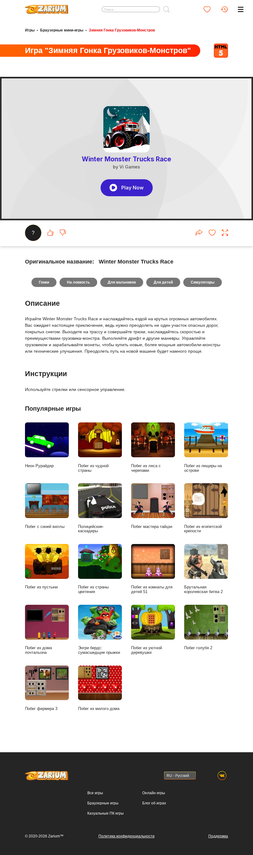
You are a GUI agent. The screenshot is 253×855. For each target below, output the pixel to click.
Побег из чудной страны (93, 468)
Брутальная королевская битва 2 (203, 589)
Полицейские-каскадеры (91, 528)
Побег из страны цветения (93, 589)
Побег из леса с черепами (146, 468)
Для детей (163, 282)
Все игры (95, 793)
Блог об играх (154, 803)
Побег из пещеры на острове (203, 468)
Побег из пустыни (41, 587)
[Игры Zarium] (46, 7)
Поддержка (218, 836)
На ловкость (78, 282)
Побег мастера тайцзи (151, 526)
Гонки (44, 282)
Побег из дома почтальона (38, 650)
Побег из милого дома (98, 708)
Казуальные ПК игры (105, 813)
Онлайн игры (153, 793)
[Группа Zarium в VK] (222, 775)
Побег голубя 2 (198, 647)
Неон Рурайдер (39, 465)
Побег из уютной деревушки (146, 650)
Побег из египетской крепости (203, 528)
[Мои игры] (207, 9)
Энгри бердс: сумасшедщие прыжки (99, 650)
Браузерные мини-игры (61, 30)
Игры (30, 30)
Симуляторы (202, 282)
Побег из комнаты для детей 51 (151, 589)
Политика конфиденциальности (126, 836)
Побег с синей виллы (44, 526)
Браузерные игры (102, 803)
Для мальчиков (122, 282)
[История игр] (224, 9)
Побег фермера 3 (41, 708)
